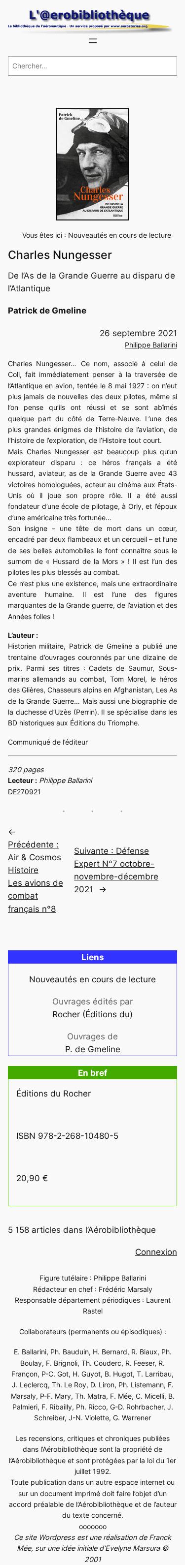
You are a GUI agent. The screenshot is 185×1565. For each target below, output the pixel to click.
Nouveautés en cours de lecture (119, 235)
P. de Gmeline (92, 1049)
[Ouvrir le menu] (93, 41)
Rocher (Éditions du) (92, 1014)
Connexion (156, 1252)
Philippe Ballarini (151, 345)
